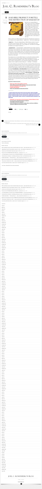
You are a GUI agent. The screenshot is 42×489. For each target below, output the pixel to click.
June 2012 (3, 393)
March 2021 (3, 219)
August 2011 (3, 410)
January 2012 (3, 402)
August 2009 (3, 450)
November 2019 (4, 244)
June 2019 (3, 252)
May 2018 (3, 274)
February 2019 (4, 259)
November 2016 (4, 304)
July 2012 (3, 392)
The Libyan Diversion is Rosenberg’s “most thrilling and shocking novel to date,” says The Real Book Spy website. (17, 194)
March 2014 (3, 358)
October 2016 (3, 306)
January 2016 (3, 321)
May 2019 (3, 254)
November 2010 (4, 425)
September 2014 (4, 348)
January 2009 (3, 462)
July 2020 (3, 230)
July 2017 (3, 291)
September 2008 (4, 469)
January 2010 (3, 442)
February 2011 (4, 420)
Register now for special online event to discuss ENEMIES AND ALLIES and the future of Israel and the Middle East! (17, 159)
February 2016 (4, 319)
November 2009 (4, 445)
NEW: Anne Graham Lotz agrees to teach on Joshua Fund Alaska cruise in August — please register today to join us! (17, 147)
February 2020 (4, 239)
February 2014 (4, 360)
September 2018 (4, 267)
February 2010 (4, 440)
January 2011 (3, 422)
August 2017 (3, 289)
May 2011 (3, 415)
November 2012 (4, 385)
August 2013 (3, 370)
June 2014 (3, 353)
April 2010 (3, 437)
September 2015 (4, 328)
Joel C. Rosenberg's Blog (21, 6)
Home (19, 479)
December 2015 (4, 323)
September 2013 (4, 368)
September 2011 (4, 408)
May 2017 (3, 294)
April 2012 (3, 397)
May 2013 (3, 375)
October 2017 (3, 286)
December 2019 (4, 242)
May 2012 (3, 395)
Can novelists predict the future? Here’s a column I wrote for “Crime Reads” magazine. (13, 162)
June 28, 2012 (5, 20)
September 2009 (4, 449)
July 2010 (3, 432)
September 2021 (4, 215)
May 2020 (3, 234)
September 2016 (4, 308)
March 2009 (3, 459)
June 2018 (3, 272)
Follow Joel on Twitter (6, 141)
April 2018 (3, 276)
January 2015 (3, 341)
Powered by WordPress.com (21, 481)
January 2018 (3, 281)
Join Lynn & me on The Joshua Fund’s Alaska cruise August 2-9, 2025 (11, 150)
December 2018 (4, 262)
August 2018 (3, 269)
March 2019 (3, 257)
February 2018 (4, 279)
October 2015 (3, 326)
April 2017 (3, 296)
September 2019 (4, 247)
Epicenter (5, 23)
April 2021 (3, 217)
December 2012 (4, 383)
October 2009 (3, 447)
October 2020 (3, 225)
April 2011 (3, 417)
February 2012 (4, 400)
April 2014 (3, 356)
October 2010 (3, 427)
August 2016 (3, 309)
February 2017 (4, 299)
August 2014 (3, 350)
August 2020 (3, 229)
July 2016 (3, 311)
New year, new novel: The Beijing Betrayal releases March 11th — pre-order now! (12, 152)
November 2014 (4, 345)
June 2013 (3, 373)
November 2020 (4, 224)
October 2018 (3, 266)
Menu (7, 12)
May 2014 (3, 355)
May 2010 (3, 435)
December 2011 (4, 403)
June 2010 (3, 434)
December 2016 (4, 303)
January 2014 (3, 361)
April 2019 (3, 256)
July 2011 (3, 412)
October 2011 (3, 407)
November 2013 (4, 365)
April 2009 (3, 457)
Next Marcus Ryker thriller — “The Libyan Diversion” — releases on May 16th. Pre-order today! (14, 157)
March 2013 (3, 378)
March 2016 (3, 318)
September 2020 (4, 227)
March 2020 (3, 237)
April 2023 (3, 212)
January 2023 (3, 214)
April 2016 (3, 316)
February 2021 (4, 220)
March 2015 (3, 338)
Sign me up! (4, 136)
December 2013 (4, 363)
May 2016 (3, 314)
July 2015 (3, 331)
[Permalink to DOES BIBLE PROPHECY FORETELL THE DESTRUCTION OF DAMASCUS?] (6, 17)
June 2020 (3, 232)
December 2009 (4, 444)
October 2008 (3, 467)
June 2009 (3, 454)
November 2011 (4, 405)
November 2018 (4, 264)
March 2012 (3, 398)
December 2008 (4, 464)
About (22, 479)
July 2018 (3, 271)
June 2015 (3, 333)
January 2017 (3, 301)
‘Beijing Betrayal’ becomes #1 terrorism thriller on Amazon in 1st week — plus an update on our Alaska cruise (16, 149)
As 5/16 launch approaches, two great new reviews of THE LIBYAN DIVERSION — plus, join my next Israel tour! (16, 154)
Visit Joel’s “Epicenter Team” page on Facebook (10, 165)
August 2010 (3, 430)
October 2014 (3, 346)
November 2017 (4, 284)
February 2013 (4, 380)
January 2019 (3, 261)
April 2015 (3, 336)
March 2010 (3, 439)
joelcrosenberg (4, 22)
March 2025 (3, 207)
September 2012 (4, 388)
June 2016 (3, 313)
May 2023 (3, 210)
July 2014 (3, 351)
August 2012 (3, 390)
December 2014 (4, 343)
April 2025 (3, 205)
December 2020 (4, 222)
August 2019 (3, 249)
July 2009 (3, 452)
